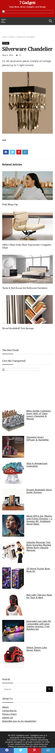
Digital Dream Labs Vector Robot (36, 648)
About (5, 707)
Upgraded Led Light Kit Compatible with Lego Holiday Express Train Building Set (38, 625)
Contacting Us (9, 710)
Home (4, 37)
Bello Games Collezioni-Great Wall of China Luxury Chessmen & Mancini (38, 415)
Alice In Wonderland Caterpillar (36, 464)
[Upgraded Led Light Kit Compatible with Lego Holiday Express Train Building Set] (13, 631)
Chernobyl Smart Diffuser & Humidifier (38, 438)
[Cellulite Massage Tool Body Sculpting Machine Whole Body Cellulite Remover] (13, 552)
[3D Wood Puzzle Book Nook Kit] (13, 578)
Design (12, 37)
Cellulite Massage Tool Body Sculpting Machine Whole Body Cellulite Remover (38, 546)
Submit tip (7, 717)
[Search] (50, 21)
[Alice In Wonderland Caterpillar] (13, 473)
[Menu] (3, 21)
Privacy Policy (9, 714)
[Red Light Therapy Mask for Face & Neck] (13, 605)
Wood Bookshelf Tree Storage (18, 328)
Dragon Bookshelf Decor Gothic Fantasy (39, 491)
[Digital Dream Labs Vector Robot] (13, 657)
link (4, 140)
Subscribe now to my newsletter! (19, 721)
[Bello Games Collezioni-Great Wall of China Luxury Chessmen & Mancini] (13, 420)
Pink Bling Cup (10, 204)
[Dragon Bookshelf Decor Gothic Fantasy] (13, 499)
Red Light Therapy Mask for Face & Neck (39, 596)
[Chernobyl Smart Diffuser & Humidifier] (13, 447)
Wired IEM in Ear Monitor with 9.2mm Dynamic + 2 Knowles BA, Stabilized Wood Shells (39, 520)
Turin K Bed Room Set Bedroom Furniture (24, 287)
